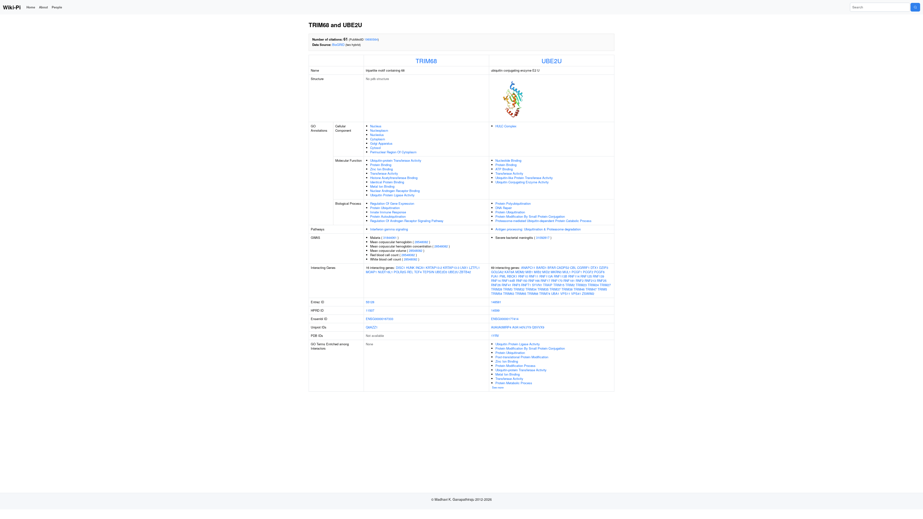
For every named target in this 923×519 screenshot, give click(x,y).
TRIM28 (496, 289)
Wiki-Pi (12, 7)
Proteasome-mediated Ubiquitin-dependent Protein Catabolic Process (543, 220)
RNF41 (506, 285)
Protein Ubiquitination (385, 207)
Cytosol (375, 147)
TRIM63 (508, 293)
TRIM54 (496, 293)
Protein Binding (380, 164)
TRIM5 (602, 289)
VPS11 (565, 293)
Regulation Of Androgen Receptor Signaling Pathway (406, 220)
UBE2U (552, 60)
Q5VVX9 (538, 327)
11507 (370, 310)
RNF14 (496, 280)
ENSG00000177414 (504, 318)
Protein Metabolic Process (513, 383)
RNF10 (523, 276)
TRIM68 (426, 60)
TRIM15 (558, 285)
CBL (573, 267)
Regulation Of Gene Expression (392, 203)
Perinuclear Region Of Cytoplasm (393, 152)
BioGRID (338, 44)
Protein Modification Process (515, 365)
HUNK (410, 267)
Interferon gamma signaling (389, 229)
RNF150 (521, 280)
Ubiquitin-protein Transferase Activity (395, 160)
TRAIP (547, 285)
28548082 (421, 242)
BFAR (552, 267)
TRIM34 (530, 289)
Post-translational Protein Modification (521, 357)
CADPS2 (563, 267)
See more (498, 387)
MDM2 (519, 272)
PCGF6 (599, 272)
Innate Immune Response (388, 212)
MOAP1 (371, 272)
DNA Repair (503, 207)
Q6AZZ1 (372, 327)
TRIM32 (518, 289)
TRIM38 (567, 289)
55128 (370, 302)
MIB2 (537, 272)
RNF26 (496, 285)
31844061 (390, 237)
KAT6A (509, 272)
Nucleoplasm (379, 130)
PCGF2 (588, 272)
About (43, 7)
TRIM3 (507, 289)
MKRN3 (556, 272)
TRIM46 (579, 289)
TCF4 (418, 272)
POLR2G (400, 272)
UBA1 (555, 293)
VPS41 (576, 293)
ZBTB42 (465, 272)
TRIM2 (570, 285)
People (57, 7)
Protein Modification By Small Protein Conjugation (530, 216)
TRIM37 (555, 289)
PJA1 (495, 276)
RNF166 (534, 280)
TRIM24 (593, 285)
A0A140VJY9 (521, 327)
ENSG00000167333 (379, 318)
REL (410, 272)
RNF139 (598, 276)
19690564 (371, 39)
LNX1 (464, 267)
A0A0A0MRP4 (501, 327)
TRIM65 (520, 293)
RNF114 (574, 276)
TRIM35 (543, 289)
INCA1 (420, 267)
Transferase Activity (384, 173)
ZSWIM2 (588, 293)
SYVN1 (537, 285)
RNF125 (586, 276)
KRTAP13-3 (451, 267)
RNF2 (580, 280)
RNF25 (601, 280)
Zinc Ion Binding (381, 169)
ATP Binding (504, 169)
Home (30, 7)
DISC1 (400, 267)
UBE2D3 (441, 272)
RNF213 (590, 280)
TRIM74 (544, 293)
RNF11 (533, 276)
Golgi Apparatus (381, 143)
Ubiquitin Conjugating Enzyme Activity (522, 182)
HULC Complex (506, 126)
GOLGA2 (497, 272)
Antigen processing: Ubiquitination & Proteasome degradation (538, 229)
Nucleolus (377, 134)
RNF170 (556, 280)
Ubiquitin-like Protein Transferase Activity (524, 177)
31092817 (542, 237)
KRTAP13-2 (434, 267)
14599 (495, 310)
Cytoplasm (377, 139)
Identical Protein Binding (387, 182)
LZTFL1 (474, 267)
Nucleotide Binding (508, 160)
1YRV (495, 335)
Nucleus (375, 126)
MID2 (546, 272)
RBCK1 (512, 276)
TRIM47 (591, 289)
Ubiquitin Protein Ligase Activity (392, 195)
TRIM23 (581, 285)
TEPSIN (428, 272)
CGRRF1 (583, 267)
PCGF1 (577, 272)
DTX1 (594, 267)
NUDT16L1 (385, 272)
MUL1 (566, 272)
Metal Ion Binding (382, 186)
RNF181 (569, 280)
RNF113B (560, 276)
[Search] (915, 7)
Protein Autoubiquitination (388, 216)
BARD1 (541, 267)
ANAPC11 (528, 267)
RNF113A (546, 276)
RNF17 (545, 280)
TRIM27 (605, 285)
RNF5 (516, 285)
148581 (496, 302)
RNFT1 (526, 285)
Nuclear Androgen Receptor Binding (395, 190)
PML (502, 276)
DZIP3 (603, 267)
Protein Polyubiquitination (513, 203)
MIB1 (529, 272)
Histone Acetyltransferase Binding (394, 177)
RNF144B (508, 280)
